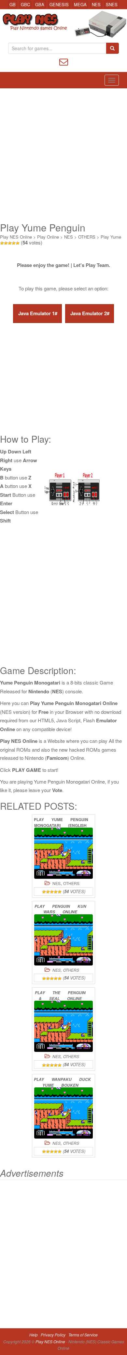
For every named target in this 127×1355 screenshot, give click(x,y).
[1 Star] (2, 243)
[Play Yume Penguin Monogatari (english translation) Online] (63, 853)
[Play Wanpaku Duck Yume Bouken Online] (63, 1113)
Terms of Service (83, 1334)
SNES (112, 4)
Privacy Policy (53, 1334)
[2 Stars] (6, 243)
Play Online (48, 237)
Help (33, 1334)
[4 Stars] (14, 243)
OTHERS (86, 237)
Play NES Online (16, 237)
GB (12, 4)
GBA (39, 4)
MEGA (80, 4)
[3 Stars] (10, 243)
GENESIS (59, 4)
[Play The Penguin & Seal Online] (63, 1026)
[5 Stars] (18, 243)
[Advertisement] (63, 155)
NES (96, 4)
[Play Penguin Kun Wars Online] (63, 939)
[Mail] (63, 61)
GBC (25, 4)
